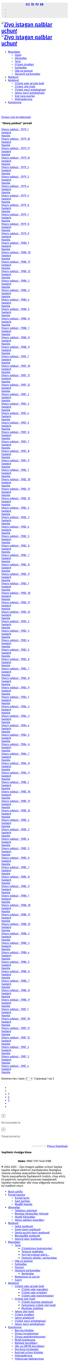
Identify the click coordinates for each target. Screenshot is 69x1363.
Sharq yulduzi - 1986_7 (15, 980)
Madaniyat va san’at (27, 1276)
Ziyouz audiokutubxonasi (30, 1336)
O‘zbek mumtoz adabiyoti (37, 1302)
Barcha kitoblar (24, 1330)
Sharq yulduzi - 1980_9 (15, 347)
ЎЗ (32, 4)
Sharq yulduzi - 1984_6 (15, 744)
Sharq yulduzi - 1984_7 (15, 753)
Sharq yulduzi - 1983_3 (15, 630)
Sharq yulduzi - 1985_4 (15, 839)
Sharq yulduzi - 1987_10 (15, 1018)
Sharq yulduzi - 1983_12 (15, 611)
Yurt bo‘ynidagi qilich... (35, 1254)
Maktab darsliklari (26, 1343)
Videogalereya (23, 99)
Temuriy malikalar (32, 1251)
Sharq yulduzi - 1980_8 (15, 337)
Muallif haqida (23, 1204)
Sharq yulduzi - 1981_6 (15, 432)
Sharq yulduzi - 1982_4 (15, 526)
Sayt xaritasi (22, 1201)
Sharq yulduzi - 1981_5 (15, 422)
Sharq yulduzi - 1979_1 (14, 129)
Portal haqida (16, 1194)
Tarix (18, 61)
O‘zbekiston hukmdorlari (36, 1248)
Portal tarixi (22, 1198)
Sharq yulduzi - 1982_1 (15, 470)
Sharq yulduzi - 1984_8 (15, 763)
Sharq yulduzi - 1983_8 (15, 678)
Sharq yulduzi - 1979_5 (15, 195)
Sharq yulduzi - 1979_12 (15, 157)
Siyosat (19, 1267)
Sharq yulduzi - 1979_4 (15, 186)
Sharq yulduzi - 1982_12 (15, 498)
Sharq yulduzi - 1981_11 (15, 375)
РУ (37, 4)
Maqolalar (14, 51)
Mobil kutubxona (25, 1339)
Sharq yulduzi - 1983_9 (15, 687)
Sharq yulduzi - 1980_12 (15, 271)
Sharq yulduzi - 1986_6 (15, 971)
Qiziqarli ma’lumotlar (27, 74)
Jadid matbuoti (24, 1226)
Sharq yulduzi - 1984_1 (15, 697)
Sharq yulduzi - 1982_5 (15, 536)
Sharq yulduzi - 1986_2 (15, 933)
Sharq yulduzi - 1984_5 (15, 734)
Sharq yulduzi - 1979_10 (15, 138)
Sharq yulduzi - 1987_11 (15, 1028)
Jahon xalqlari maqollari (29, 1220)
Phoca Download (57, 1146)
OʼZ (28, 4)
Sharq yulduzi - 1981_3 (15, 403)
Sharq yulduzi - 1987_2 (15, 1047)
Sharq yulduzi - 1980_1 (15, 242)
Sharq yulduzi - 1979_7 (15, 214)
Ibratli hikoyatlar (25, 1216)
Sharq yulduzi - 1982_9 (15, 574)
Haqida (5, 135)
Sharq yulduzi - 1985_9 (15, 886)
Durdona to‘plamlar (27, 1349)
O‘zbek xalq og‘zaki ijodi (29, 83)
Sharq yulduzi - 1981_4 (15, 413)
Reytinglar (27, 1273)
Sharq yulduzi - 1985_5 (15, 848)
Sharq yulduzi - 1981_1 (15, 356)
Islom (18, 55)
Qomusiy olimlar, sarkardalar (39, 1257)
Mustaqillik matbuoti (27, 1235)
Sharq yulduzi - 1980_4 (15, 299)
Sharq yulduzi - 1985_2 (15, 820)
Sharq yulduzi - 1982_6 (15, 545)
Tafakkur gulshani (26, 1210)
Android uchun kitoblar (29, 1352)
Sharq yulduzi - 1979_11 (15, 148)
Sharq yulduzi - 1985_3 (15, 829)
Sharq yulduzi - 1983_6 (15, 659)
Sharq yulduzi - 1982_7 (15, 555)
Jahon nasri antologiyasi (30, 92)
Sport (18, 1280)
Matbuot (13, 77)
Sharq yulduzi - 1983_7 (15, 668)
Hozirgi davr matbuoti (28, 1239)
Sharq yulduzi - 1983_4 (15, 640)
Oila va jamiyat (24, 70)
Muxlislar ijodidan (32, 1308)
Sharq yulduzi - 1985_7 (15, 867)
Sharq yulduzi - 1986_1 (15, 895)
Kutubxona (14, 102)
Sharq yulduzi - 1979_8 (15, 224)
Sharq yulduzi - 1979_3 (15, 176)
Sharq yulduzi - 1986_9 (15, 999)
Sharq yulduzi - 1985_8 (15, 876)
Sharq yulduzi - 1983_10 (15, 593)
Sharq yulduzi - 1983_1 (15, 583)
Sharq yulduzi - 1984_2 (15, 706)
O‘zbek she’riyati (25, 86)
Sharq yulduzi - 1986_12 (15, 924)
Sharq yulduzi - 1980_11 (15, 261)
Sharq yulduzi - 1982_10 (15, 479)
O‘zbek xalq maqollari (34, 1289)
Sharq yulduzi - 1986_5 (15, 961)
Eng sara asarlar (25, 96)
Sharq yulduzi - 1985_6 (15, 857)
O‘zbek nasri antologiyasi (30, 89)
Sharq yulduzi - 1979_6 (15, 205)
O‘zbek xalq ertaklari (34, 1292)
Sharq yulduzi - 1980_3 (15, 290)
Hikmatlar (21, 58)
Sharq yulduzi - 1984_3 (15, 716)
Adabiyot (13, 80)
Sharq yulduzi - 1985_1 (15, 782)
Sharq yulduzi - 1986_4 (15, 952)
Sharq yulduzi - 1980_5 (15, 309)
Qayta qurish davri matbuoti (32, 1232)
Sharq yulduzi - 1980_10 (15, 252)
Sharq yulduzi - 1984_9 (15, 772)
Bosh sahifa (15, 1191)
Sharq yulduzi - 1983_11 (15, 602)
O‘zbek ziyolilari (24, 64)
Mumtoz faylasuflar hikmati (31, 1213)
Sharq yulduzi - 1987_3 (15, 1056)
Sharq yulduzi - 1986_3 (15, 943)
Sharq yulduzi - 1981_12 (15, 384)
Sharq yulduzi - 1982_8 (15, 564)
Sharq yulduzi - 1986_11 (15, 914)
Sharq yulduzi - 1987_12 (15, 1037)
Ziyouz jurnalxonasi (27, 1333)
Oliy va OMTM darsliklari (29, 1346)
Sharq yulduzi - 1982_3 (15, 517)
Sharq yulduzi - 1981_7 (15, 441)
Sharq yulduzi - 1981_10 (15, 365)
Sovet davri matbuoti (28, 1229)
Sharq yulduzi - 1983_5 (15, 649)
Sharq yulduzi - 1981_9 (15, 460)
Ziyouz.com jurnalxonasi (16, 117)
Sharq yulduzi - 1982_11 (15, 488)
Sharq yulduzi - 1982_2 (15, 507)
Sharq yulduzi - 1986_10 (15, 905)
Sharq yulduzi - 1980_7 (15, 328)
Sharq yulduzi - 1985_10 (15, 791)
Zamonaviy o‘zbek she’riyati (38, 1305)
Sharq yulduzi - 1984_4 (15, 725)
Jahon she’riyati (24, 1311)
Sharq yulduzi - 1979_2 (15, 167)
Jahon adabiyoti (24, 1317)
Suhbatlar (21, 67)
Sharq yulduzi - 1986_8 (15, 990)
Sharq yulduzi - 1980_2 (15, 280)
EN (41, 4)
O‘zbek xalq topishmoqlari (37, 1295)
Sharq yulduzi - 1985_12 (15, 810)
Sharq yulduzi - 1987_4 (15, 1066)
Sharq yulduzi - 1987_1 (14, 1009)
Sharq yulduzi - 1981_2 (15, 394)
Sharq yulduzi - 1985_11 (15, 801)
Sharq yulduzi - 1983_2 (15, 621)
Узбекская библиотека (29, 1358)
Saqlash (6, 132)
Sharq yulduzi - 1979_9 (15, 233)
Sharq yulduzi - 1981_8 (15, 451)
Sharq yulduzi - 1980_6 (15, 318)
